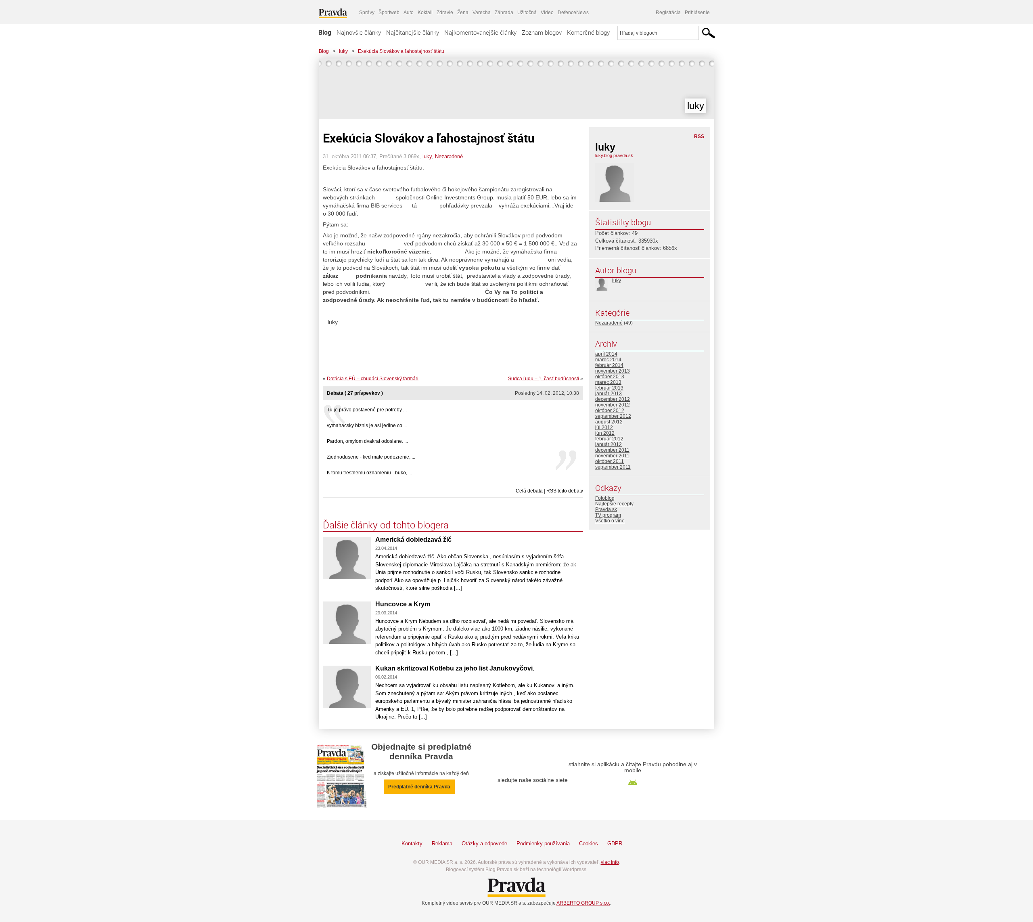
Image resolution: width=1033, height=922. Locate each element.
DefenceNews (573, 12)
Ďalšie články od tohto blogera (386, 524)
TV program (608, 515)
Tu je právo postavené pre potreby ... (367, 410)
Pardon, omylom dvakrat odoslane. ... (367, 441)
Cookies (588, 843)
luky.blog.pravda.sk (614, 155)
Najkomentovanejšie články (480, 32)
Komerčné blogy (588, 32)
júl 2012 (604, 427)
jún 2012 (605, 433)
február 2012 (609, 439)
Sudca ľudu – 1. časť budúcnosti (543, 378)
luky (343, 51)
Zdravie (445, 12)
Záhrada (504, 12)
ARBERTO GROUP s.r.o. (583, 903)
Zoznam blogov (542, 32)
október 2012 (609, 410)
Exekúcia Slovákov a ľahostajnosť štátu (401, 51)
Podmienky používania (543, 843)
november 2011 (612, 456)
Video (547, 12)
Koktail (425, 12)
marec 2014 (608, 360)
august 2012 (609, 422)
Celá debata (529, 491)
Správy (366, 12)
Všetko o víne (610, 521)
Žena (462, 12)
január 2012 (608, 444)
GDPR (614, 843)
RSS (699, 136)
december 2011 (612, 450)
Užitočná (527, 12)
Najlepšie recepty (614, 504)
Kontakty (411, 843)
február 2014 (609, 365)
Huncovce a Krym (402, 604)
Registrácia (668, 12)
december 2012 (612, 399)
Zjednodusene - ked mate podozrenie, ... (371, 457)
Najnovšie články (359, 32)
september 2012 (613, 416)
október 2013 (609, 376)
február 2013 (609, 388)
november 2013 (612, 371)
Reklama (442, 843)
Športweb (388, 12)
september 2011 (613, 467)
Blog (324, 32)
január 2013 (608, 393)
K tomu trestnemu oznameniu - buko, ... (369, 473)
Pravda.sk (606, 509)
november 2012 (612, 405)
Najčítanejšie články (412, 32)
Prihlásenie (697, 12)
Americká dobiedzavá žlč (413, 539)
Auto (409, 12)
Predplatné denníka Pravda (419, 787)
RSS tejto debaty (564, 491)
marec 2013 (608, 382)
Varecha (482, 12)
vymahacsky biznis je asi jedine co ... (367, 425)
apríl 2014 (606, 354)
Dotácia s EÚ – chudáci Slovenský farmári (372, 378)
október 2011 (609, 461)
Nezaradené (449, 156)
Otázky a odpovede (484, 843)
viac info (610, 862)
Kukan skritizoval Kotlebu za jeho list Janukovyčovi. (454, 668)
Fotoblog (605, 498)
